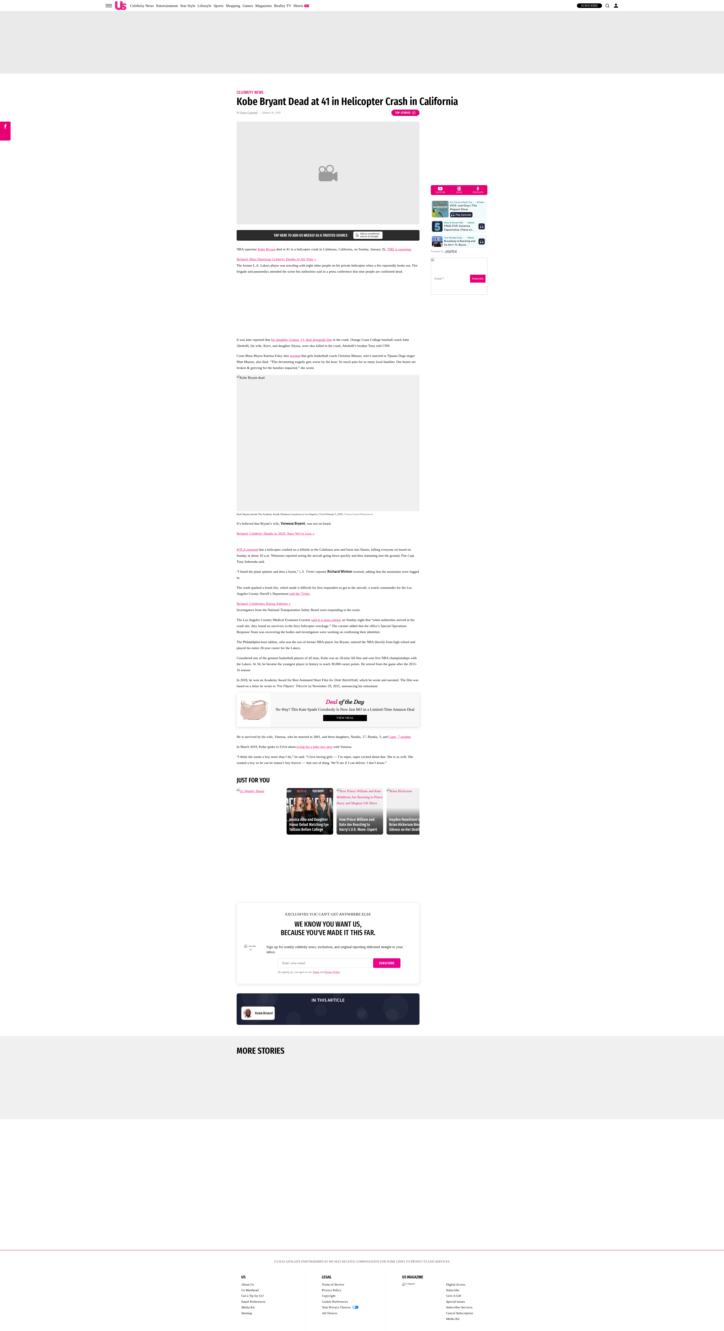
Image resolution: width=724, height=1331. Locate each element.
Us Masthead (250, 1290)
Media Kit (248, 1307)
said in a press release (326, 620)
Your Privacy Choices (336, 1307)
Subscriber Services (459, 1307)
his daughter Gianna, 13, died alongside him (301, 340)
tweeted (295, 356)
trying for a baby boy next (314, 747)
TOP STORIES (403, 112)
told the (299, 594)
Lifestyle (204, 6)
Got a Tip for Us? (252, 1296)
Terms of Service (333, 1284)
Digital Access (455, 1284)
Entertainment (167, 6)
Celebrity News (142, 6)
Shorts (298, 6)
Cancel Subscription (459, 1313)
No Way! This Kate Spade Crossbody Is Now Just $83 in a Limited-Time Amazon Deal (345, 709)
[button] (607, 5)
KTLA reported (247, 549)
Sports (218, 6)
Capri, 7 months (400, 737)
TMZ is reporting (399, 249)
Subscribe (589, 5)
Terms (316, 972)
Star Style (187, 6)
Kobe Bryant (266, 249)
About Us (247, 1284)
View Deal (345, 718)
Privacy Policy (332, 972)
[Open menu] (109, 5)
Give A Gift (453, 1296)
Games (247, 6)
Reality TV (282, 6)
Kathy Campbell (249, 112)
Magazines (263, 6)
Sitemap (246, 1313)
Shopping (233, 6)
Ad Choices (329, 1313)
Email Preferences (253, 1301)
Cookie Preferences (335, 1301)
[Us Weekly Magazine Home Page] (120, 5)
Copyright (328, 1296)
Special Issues (455, 1301)
